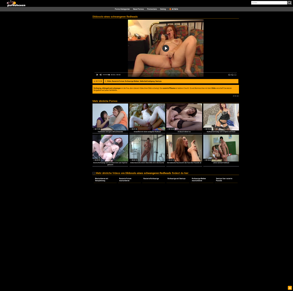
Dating (163, 9)
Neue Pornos (138, 9)
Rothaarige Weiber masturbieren (199, 180)
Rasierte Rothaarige (151, 178)
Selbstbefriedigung (147, 81)
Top (290, 288)
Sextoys (158, 81)
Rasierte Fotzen (118, 81)
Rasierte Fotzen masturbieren (125, 180)
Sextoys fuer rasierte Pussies (224, 180)
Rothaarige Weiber (132, 81)
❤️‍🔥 (173, 9)
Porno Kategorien (122, 9)
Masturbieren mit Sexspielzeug (101, 180)
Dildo (109, 81)
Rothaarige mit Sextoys (177, 178)
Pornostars (152, 9)
